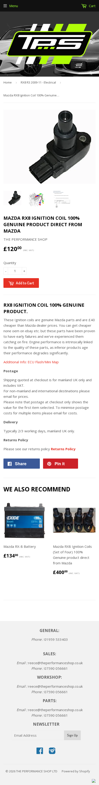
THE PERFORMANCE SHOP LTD (36, 771)
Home (7, 82)
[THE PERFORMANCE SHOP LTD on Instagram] (52, 752)
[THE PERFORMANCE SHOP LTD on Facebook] (39, 752)
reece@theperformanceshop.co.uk (55, 663)
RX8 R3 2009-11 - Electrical (38, 82)
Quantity (9, 263)
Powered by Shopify (76, 771)
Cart (92, 5)
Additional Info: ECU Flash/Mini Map (31, 362)
